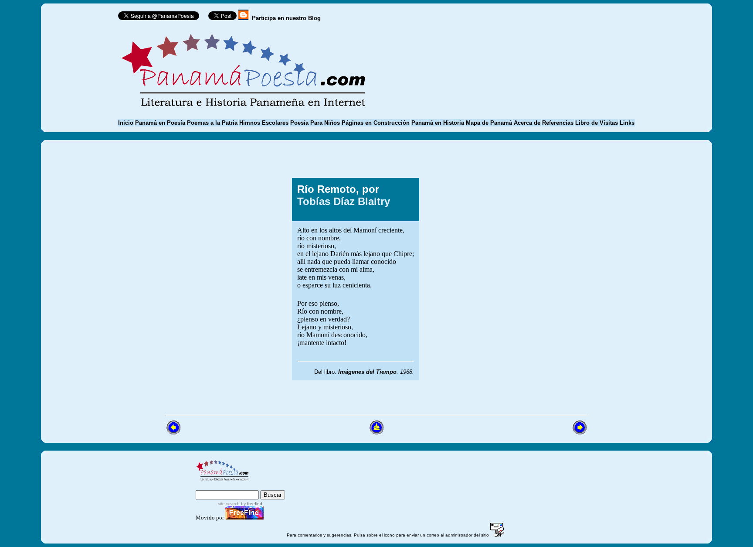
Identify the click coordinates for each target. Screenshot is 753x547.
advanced (271, 486)
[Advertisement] (517, 279)
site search (229, 503)
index (205, 486)
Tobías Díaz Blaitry (343, 201)
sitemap (232, 486)
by (251, 503)
